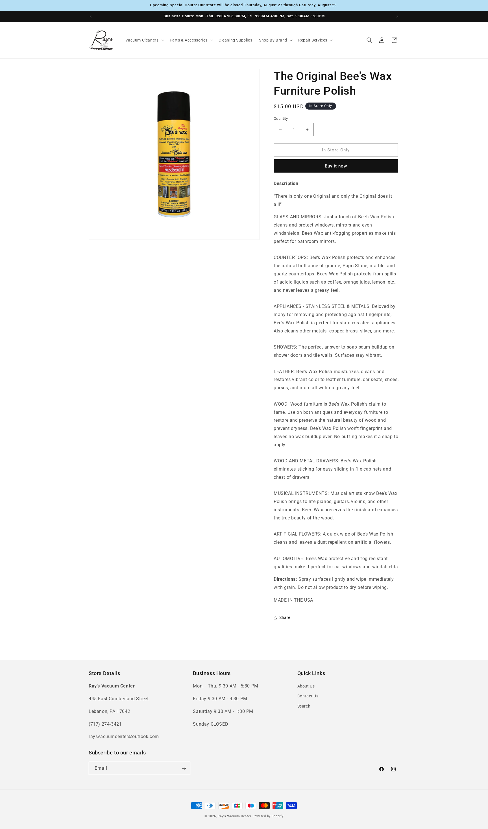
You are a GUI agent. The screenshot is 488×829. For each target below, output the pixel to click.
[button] (144, 40)
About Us (306, 686)
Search (304, 706)
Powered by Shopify (268, 816)
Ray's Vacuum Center (234, 816)
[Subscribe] (184, 768)
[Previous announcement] (90, 16)
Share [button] (284, 617)
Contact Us (308, 696)
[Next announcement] (397, 16)
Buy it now (336, 166)
